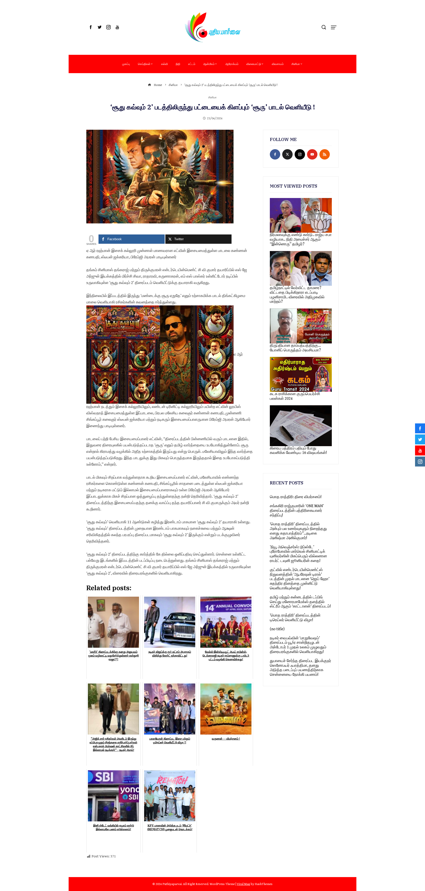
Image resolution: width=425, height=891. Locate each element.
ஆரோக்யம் (231, 64)
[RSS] (324, 154)
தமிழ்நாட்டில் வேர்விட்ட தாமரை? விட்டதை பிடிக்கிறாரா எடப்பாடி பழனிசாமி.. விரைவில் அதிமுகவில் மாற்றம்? (297, 295)
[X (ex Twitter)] (287, 154)
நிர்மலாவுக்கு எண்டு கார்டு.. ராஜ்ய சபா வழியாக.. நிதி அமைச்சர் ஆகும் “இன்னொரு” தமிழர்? (301, 239)
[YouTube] (312, 154)
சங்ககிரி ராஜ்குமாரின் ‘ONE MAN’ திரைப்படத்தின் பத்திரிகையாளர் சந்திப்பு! (297, 511)
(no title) (277, 629)
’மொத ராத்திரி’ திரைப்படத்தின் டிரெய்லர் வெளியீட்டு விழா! (295, 617)
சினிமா (296, 64)
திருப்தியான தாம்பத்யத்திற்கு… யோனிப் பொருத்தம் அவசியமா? (295, 347)
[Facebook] (275, 154)
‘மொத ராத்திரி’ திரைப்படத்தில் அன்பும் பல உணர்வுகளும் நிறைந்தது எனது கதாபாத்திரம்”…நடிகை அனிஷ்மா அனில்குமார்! (298, 531)
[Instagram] (300, 154)
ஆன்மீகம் (208, 64)
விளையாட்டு (253, 64)
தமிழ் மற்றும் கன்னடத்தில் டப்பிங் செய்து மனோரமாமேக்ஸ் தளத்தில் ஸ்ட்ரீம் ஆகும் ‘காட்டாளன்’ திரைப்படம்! (300, 602)
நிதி (178, 64)
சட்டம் (191, 64)
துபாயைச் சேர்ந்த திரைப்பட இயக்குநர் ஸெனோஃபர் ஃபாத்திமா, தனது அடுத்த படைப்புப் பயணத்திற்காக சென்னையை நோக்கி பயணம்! (300, 668)
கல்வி (164, 64)
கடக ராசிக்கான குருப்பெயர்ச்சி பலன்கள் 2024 (295, 396)
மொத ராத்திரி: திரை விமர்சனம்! (296, 497)
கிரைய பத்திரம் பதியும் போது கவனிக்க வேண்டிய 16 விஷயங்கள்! (298, 450)
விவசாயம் (278, 64)
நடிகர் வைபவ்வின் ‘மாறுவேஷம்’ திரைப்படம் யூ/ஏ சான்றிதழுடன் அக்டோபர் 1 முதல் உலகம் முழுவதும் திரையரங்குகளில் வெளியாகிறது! (298, 645)
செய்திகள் (144, 64)
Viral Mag (243, 884)
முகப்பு (126, 64)
